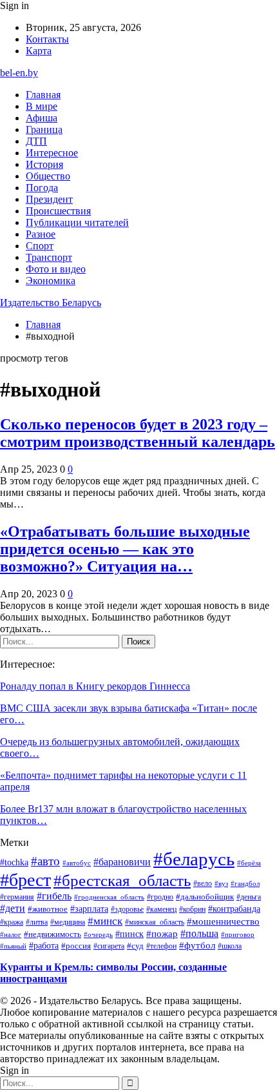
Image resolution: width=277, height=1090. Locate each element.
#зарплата (89, 908)
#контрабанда (234, 909)
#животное (48, 909)
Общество (48, 175)
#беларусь (193, 858)
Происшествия (58, 210)
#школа (230, 946)
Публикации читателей (77, 222)
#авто (45, 861)
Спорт (39, 245)
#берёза (249, 863)
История (44, 164)
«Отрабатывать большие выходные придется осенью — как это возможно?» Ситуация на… (125, 549)
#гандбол (245, 883)
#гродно (160, 896)
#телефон (161, 946)
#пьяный (13, 946)
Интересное (52, 152)
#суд (135, 946)
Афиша (41, 117)
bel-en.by (19, 72)
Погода (42, 187)
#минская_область (154, 922)
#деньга (248, 897)
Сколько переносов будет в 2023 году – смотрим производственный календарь (137, 433)
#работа (44, 945)
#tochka (14, 862)
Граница (44, 129)
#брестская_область (122, 880)
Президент (49, 199)
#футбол (197, 945)
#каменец (161, 909)
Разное (40, 234)
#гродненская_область (109, 897)
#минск (105, 920)
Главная (43, 94)
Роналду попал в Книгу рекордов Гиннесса (95, 686)
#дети (12, 908)
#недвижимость (52, 934)
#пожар (162, 933)
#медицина (67, 922)
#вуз (221, 883)
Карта (39, 50)
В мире (41, 106)
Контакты (47, 39)
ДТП (36, 141)
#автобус (76, 863)
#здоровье (127, 909)
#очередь (98, 934)
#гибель (54, 896)
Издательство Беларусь (50, 302)
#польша (199, 933)
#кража (11, 922)
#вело (202, 883)
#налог (10, 934)
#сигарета (108, 946)
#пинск (129, 934)
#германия (17, 896)
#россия (76, 946)
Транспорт (49, 257)
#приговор (237, 934)
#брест (25, 880)
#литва (37, 922)
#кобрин (192, 909)
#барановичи (122, 861)
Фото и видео (56, 268)
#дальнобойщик (205, 896)
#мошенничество (223, 921)
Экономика (50, 280)
